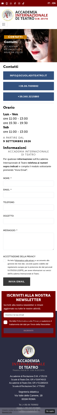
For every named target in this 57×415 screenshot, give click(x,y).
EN (53, 3)
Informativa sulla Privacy (29, 321)
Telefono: (9, 202)
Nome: (7, 178)
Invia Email (17, 281)
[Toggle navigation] (3, 24)
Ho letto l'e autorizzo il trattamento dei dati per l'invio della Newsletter (30, 323)
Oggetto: (8, 216)
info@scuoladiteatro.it (28, 75)
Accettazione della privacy (19, 256)
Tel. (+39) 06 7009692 (28, 405)
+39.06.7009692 (28, 86)
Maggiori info (7, 412)
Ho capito (50, 411)
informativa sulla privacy (25, 260)
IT (49, 3)
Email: (7, 189)
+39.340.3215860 (28, 96)
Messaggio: (10, 230)
